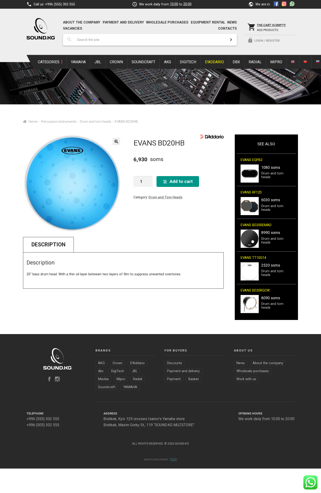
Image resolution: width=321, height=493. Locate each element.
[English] (293, 62)
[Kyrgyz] (305, 62)
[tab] (48, 244)
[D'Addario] (212, 136)
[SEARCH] (231, 40)
